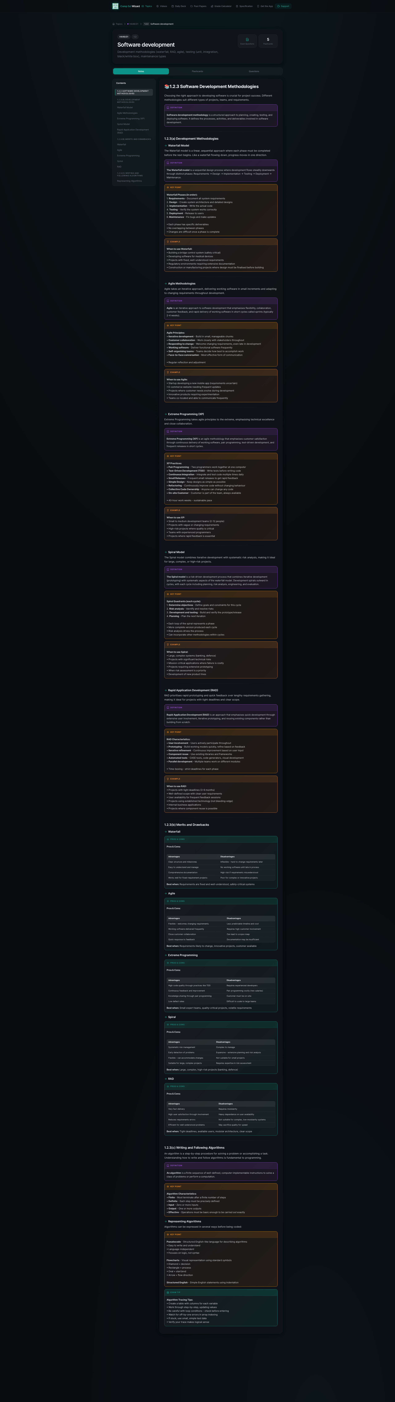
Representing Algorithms (129, 181)
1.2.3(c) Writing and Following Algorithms (130, 174)
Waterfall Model (125, 107)
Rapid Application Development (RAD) (133, 131)
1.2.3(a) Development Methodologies (128, 100)
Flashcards (197, 71)
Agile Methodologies (127, 113)
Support (285, 6)
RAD (119, 166)
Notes (141, 71)
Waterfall (121, 144)
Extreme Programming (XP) (131, 118)
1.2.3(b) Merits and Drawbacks (134, 139)
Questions (254, 71)
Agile (119, 150)
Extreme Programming (128, 155)
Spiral (120, 161)
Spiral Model (123, 124)
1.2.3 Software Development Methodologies (133, 92)
